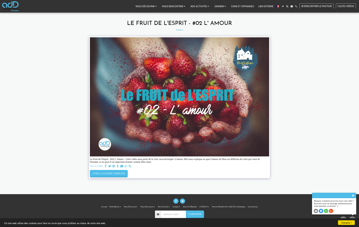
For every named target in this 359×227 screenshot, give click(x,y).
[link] (129, 166)
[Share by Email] (121, 166)
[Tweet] (109, 166)
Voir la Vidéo (96, 166)
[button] (147, 6)
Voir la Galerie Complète (109, 173)
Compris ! (346, 222)
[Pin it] (113, 166)
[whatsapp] (125, 166)
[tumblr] (117, 166)
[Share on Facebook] (105, 166)
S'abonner (194, 214)
